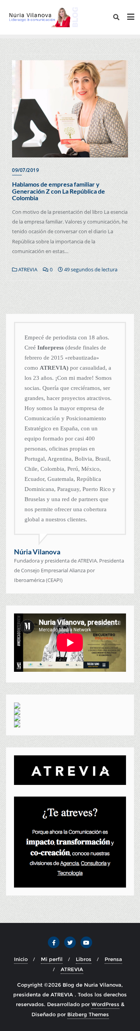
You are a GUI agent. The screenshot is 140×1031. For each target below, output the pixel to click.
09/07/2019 (25, 170)
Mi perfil (52, 959)
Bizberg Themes (88, 1014)
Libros (83, 959)
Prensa (113, 959)
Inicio (21, 959)
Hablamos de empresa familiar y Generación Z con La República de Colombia (58, 190)
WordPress (105, 1004)
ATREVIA (27, 269)
